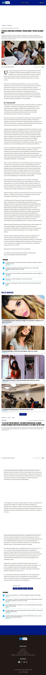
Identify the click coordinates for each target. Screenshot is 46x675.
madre (15, 588)
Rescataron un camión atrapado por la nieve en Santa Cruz (19, 279)
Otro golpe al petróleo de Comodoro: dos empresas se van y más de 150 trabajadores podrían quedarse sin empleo (21, 268)
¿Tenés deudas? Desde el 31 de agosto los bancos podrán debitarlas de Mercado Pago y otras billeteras (23, 605)
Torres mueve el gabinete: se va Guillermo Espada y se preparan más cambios (23, 595)
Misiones (30, 588)
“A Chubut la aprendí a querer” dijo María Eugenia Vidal (17, 409)
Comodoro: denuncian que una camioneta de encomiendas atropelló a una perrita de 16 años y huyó (23, 263)
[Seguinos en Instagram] (24, 662)
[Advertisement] (23, 15)
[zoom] (23, 53)
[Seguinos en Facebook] (19, 662)
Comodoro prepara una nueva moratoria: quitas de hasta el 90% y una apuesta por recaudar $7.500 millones (24, 611)
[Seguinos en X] (21, 662)
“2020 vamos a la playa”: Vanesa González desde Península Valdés (21, 380)
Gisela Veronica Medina (8, 67)
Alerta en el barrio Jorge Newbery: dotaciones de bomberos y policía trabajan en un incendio (23, 274)
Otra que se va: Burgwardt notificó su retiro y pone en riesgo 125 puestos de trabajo (23, 283)
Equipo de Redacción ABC (9, 458)
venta (25, 588)
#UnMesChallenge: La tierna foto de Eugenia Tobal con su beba (20, 351)
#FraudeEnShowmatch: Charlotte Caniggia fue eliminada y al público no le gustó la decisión (23, 321)
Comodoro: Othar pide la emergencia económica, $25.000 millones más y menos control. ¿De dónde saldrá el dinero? (23, 616)
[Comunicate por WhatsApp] (27, 662)
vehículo (20, 588)
